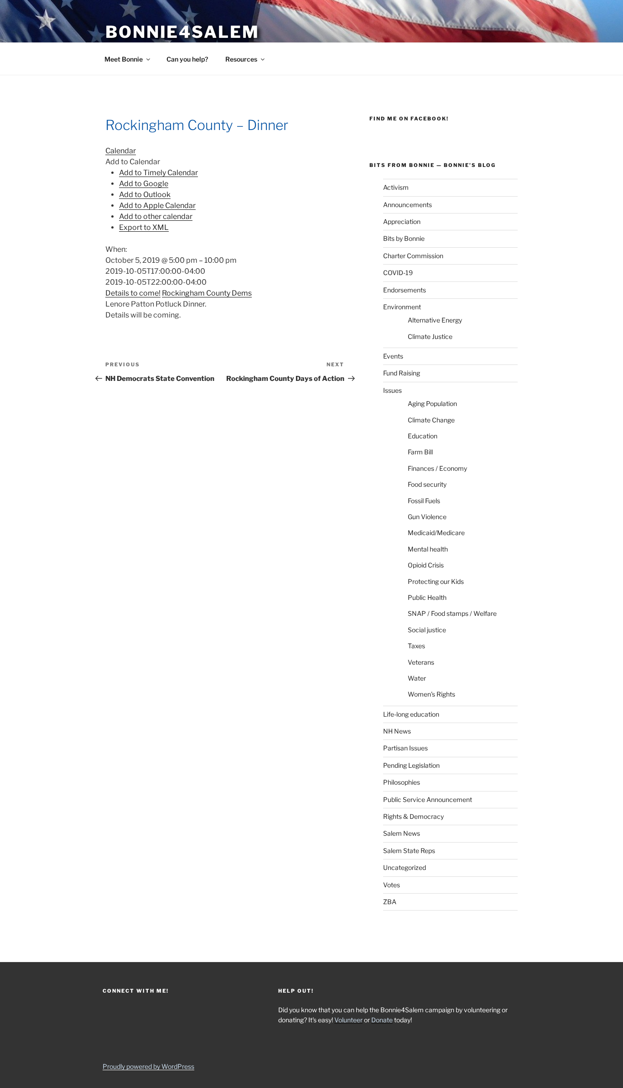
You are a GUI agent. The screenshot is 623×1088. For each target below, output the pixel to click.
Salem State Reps (409, 850)
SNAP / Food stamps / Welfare (452, 613)
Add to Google (143, 183)
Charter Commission (413, 256)
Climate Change (431, 420)
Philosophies (401, 782)
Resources (241, 59)
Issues (392, 390)
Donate (382, 1020)
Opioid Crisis (426, 565)
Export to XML (144, 227)
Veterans (421, 662)
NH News (397, 731)
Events (393, 356)
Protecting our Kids (436, 581)
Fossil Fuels (424, 501)
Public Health (427, 597)
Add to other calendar (155, 216)
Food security (427, 484)
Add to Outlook (145, 194)
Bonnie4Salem (182, 32)
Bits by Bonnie (404, 238)
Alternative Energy (435, 320)
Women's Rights (431, 694)
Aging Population (432, 403)
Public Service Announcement (427, 799)
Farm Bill (420, 452)
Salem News (401, 833)
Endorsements (404, 290)
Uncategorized (404, 867)
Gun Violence (427, 517)
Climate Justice (430, 336)
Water (417, 678)
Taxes (416, 646)
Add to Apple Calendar (157, 205)
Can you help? (187, 59)
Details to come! (133, 293)
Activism (396, 187)
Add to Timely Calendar (158, 172)
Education (422, 436)
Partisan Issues (405, 748)
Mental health (428, 549)
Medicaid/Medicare (436, 532)
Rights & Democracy (413, 816)
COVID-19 (398, 272)
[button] (132, 161)
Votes (391, 885)
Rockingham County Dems (207, 293)
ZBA (389, 902)
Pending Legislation (411, 765)
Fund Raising (401, 373)
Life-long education (411, 714)
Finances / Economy (437, 468)
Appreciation (402, 221)
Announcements (407, 204)
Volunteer (348, 1020)
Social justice (427, 630)
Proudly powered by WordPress (148, 1066)
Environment (402, 307)
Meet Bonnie (123, 59)
